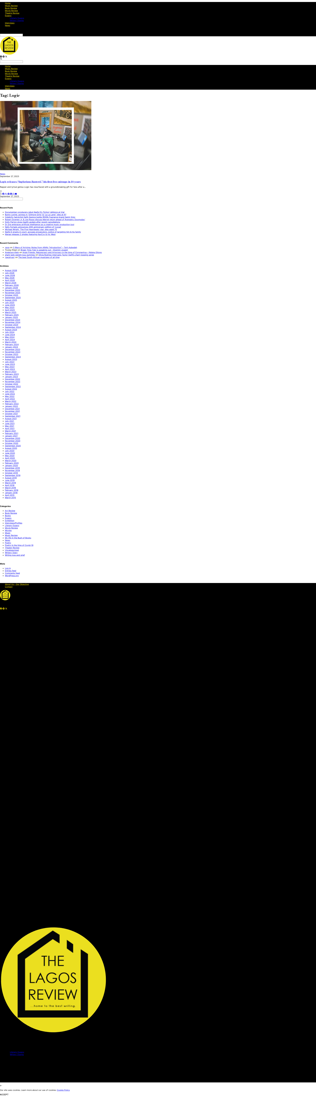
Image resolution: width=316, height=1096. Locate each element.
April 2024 (10, 339)
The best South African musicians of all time (38, 257)
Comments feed (12, 573)
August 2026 (11, 270)
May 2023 (9, 366)
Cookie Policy (63, 1090)
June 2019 (10, 480)
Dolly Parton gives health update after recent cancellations (32, 222)
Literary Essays (17, 18)
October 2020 (11, 443)
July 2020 (9, 450)
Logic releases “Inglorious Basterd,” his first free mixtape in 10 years (40, 181)
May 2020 (9, 455)
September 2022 (13, 386)
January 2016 (11, 492)
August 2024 (11, 329)
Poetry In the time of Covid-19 (19, 545)
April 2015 (9, 495)
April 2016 (9, 485)
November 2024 (12, 322)
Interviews (9, 23)
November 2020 (12, 441)
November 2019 (12, 470)
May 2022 (9, 396)
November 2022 (12, 381)
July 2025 (9, 302)
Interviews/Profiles (13, 523)
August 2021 (11, 418)
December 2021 (12, 408)
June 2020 (10, 453)
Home (7, 3)
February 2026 (12, 285)
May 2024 (9, 337)
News (7, 25)
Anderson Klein (12, 252)
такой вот (10, 257)
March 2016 (10, 487)
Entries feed (10, 570)
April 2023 (10, 369)
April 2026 (10, 280)
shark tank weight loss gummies (20, 255)
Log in (8, 568)
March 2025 (10, 312)
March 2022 (10, 401)
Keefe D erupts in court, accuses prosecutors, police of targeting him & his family (43, 232)
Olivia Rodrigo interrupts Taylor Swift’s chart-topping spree (66, 255)
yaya (7, 247)
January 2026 (11, 287)
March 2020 (10, 460)
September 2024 (13, 327)
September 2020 (13, 445)
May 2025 (9, 307)
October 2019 (11, 473)
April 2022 (10, 399)
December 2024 (12, 320)
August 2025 (11, 300)
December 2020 (12, 438)
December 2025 (12, 290)
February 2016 (11, 490)
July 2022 (9, 391)
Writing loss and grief (15, 555)
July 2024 (9, 332)
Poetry (8, 543)
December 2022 (12, 379)
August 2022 (11, 389)
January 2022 (11, 406)
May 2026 (9, 278)
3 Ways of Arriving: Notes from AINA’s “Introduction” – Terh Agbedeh (45, 247)
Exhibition (9, 520)
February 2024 (12, 344)
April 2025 (10, 310)
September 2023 (13, 357)
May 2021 (9, 426)
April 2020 (10, 458)
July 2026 (9, 273)
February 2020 (12, 463)
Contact (8, 586)
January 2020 (11, 465)
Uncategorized (12, 550)
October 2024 (11, 324)
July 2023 (9, 362)
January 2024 (11, 347)
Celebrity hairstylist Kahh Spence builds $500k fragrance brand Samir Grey (40, 217)
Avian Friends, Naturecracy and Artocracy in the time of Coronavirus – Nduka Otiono (62, 252)
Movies (8, 530)
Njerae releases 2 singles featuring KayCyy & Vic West (30, 234)
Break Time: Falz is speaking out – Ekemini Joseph (44, 250)
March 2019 (10, 483)
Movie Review (11, 10)
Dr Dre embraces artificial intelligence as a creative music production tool (39, 224)
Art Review (10, 510)
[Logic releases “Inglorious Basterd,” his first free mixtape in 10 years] (45, 169)
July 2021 (9, 421)
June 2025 (10, 305)
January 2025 (11, 317)
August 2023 (11, 359)
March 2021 (10, 431)
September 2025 (13, 297)
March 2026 (10, 283)
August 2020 (11, 448)
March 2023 (10, 371)
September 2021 (12, 416)
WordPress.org (12, 575)
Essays (8, 15)
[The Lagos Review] (9, 54)
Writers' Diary (11, 552)
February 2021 (11, 433)
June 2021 (10, 423)
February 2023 (12, 374)
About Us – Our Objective (17, 584)
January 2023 (11, 376)
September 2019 (12, 475)
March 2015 (10, 497)
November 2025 (12, 292)
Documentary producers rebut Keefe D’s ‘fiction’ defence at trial (34, 212)
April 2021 (9, 428)
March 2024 (10, 342)
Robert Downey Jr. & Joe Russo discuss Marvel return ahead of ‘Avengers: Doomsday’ (45, 219)
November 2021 (12, 411)
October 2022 (11, 384)
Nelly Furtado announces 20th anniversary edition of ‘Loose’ (33, 227)
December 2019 (12, 468)
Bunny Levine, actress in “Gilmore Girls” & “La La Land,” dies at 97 (35, 214)
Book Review (11, 8)
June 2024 (10, 334)
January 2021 (11, 436)
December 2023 (12, 349)
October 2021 (11, 413)
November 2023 (12, 352)
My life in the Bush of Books (18, 538)
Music (7, 533)
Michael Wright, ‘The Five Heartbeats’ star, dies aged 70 (31, 229)
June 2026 (10, 275)
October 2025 (11, 295)
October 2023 (11, 354)
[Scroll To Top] (1, 1085)
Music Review (11, 5)
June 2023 (10, 364)
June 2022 (10, 394)
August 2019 (11, 478)
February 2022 (12, 403)
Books (8, 515)
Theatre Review (12, 13)
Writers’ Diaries (17, 20)
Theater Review (12, 547)
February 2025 (12, 315)
